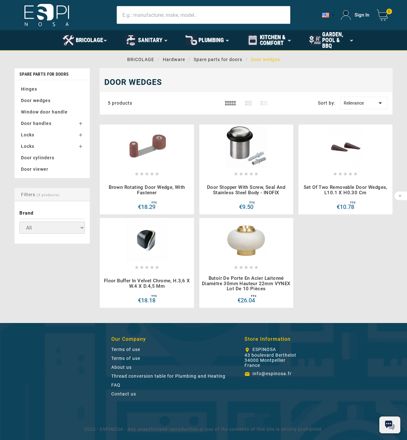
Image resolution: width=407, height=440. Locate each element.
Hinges (29, 89)
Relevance (364, 103)
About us (121, 367)
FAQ (116, 385)
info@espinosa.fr (272, 373)
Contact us (123, 393)
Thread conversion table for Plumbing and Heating (168, 376)
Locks (27, 134)
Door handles (36, 123)
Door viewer (34, 169)
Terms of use (125, 349)
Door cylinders (37, 157)
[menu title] (45, 40)
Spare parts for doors (44, 74)
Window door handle (44, 111)
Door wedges (36, 100)
